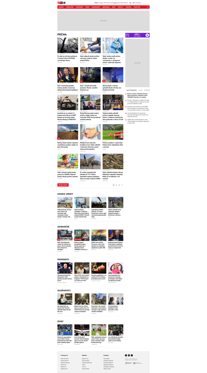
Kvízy (113, 7)
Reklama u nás (85, 358)
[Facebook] (126, 355)
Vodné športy (111, 342)
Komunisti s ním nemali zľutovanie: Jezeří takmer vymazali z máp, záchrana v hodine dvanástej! (98, 308)
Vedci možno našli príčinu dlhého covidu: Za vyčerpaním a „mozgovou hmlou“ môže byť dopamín (112, 59)
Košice (109, 216)
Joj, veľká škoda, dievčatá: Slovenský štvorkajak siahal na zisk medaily (115, 339)
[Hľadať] (148, 7)
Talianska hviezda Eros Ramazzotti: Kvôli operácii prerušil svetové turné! (64, 277)
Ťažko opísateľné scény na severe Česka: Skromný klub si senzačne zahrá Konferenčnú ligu (98, 339)
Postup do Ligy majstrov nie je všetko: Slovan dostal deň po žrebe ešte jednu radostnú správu (64, 339)
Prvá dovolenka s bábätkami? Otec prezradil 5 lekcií (113, 308)
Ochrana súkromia (64, 360)
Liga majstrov (60, 344)
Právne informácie (65, 358)
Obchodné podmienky (87, 362)
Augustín (114, 2)
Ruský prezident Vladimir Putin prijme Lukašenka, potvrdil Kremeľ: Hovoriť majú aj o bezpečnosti (115, 245)
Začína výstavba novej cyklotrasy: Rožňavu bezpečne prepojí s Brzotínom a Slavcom (114, 212)
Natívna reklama (85, 368)
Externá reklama (85, 360)
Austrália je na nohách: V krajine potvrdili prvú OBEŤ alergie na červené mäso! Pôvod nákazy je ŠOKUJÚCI (66, 116)
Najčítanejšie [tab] (131, 90)
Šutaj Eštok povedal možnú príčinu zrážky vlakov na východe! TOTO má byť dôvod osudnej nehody (90, 116)
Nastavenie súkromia (65, 362)
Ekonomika (106, 7)
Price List (84, 366)
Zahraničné (69, 7)
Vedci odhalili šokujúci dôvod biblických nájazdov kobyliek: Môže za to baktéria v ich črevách (113, 175)
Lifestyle (128, 7)
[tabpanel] (137, 108)
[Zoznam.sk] (129, 363)
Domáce (61, 7)
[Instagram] (129, 355)
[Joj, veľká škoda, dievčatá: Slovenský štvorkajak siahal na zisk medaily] (115, 330)
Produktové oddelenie (108, 360)
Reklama (84, 355)
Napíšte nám (63, 366)
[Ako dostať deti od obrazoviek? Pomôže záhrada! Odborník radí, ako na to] (64, 299)
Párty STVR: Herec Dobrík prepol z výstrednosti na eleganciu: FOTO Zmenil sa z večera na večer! (81, 277)
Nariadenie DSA (64, 368)
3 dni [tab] (140, 90)
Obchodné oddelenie (108, 362)
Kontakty (106, 355)
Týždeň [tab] (147, 90)
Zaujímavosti (96, 7)
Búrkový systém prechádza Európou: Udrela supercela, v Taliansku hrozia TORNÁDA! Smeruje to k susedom (81, 246)
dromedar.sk (93, 218)
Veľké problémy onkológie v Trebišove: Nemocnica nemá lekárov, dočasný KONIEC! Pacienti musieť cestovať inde (81, 213)
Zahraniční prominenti (62, 282)
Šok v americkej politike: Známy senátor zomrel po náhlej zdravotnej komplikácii (67, 88)
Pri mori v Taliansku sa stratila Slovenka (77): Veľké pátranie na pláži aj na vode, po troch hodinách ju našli (138, 101)
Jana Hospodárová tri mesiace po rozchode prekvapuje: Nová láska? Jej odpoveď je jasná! (115, 277)
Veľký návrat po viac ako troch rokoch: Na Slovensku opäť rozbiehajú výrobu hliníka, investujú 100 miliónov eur (64, 213)
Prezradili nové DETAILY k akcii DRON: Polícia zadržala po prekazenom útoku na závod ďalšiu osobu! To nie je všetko (138, 108)
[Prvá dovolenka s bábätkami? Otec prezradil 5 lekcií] (115, 299)
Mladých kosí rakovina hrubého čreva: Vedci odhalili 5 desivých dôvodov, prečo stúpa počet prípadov (90, 146)
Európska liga (77, 344)
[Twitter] (132, 355)
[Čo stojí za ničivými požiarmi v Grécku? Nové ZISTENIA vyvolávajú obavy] (67, 45)
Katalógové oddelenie (108, 364)
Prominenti (79, 7)
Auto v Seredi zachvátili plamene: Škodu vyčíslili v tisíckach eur (89, 88)
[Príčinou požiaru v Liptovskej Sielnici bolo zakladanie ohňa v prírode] (113, 132)
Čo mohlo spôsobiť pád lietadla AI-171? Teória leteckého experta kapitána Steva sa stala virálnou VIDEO (90, 175)
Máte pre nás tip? (107, 368)
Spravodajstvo (107, 358)
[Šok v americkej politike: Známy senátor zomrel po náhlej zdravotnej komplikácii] (67, 75)
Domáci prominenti (78, 282)
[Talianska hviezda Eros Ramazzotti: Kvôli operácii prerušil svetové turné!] (64, 268)
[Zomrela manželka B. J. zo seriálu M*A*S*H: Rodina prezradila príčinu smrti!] (98, 268)
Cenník (83, 364)
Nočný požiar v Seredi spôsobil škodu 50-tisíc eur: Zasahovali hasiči (112, 88)
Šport (87, 7)
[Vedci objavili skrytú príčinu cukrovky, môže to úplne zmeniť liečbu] (90, 45)
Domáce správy (65, 194)
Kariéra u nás (63, 364)
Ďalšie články (63, 185)
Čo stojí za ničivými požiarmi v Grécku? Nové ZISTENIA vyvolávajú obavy (67, 58)
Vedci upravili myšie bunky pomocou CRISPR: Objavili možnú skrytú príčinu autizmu (67, 174)
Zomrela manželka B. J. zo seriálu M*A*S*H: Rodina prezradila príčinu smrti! (98, 277)
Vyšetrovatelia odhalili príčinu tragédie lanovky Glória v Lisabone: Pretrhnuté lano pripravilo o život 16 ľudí (113, 116)
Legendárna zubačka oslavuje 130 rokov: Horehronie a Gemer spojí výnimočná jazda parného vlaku (98, 213)
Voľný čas (137, 7)
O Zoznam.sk (64, 355)
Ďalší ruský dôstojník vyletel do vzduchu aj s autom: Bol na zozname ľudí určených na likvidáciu (64, 246)
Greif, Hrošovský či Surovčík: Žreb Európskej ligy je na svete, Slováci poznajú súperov (81, 339)
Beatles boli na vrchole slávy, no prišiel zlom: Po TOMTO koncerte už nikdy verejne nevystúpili (81, 308)
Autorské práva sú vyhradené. (131, 360)
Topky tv (120, 7)
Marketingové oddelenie (109, 366)
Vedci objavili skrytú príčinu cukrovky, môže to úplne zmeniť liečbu (89, 58)
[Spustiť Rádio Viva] (137, 34)
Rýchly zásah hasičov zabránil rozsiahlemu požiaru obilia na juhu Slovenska (67, 145)
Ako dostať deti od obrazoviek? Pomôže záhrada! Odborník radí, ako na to (64, 308)
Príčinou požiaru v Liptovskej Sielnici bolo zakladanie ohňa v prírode (113, 145)
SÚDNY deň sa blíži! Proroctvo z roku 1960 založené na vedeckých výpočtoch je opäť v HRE (98, 245)
